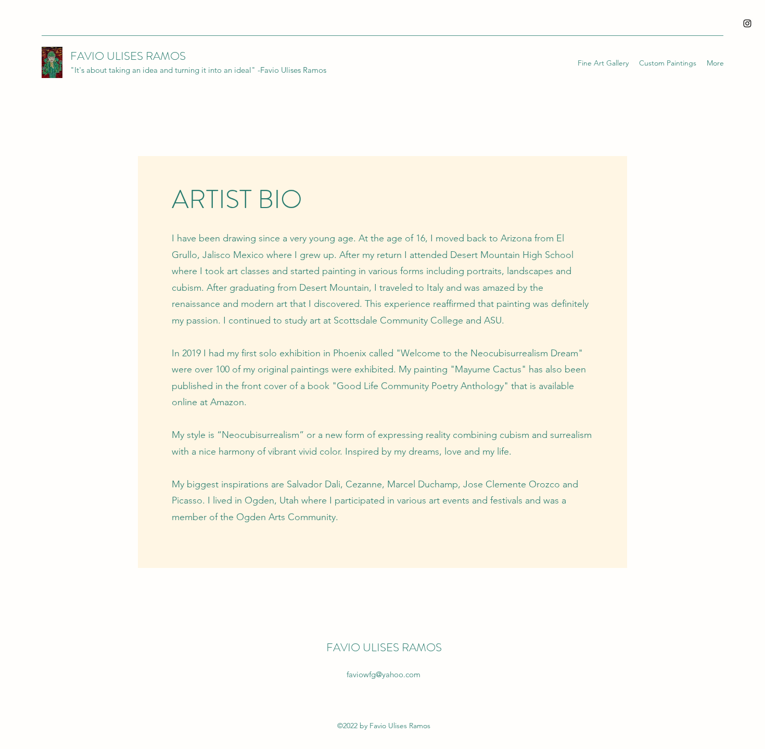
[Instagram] (747, 23)
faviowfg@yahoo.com (383, 674)
